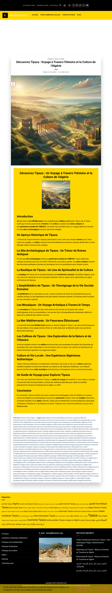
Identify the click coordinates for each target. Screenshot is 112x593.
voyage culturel (70, 471)
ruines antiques (27, 458)
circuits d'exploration (25, 422)
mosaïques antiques (32, 447)
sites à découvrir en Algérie (84, 458)
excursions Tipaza (54, 504)
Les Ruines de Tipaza (42, 5)
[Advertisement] (56, 36)
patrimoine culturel (70, 447)
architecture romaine (52, 420)
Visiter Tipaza (54, 5)
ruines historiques (37, 458)
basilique (88, 420)
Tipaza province (14, 520)
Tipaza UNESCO (22, 520)
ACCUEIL (35, 15)
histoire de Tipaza (38, 442)
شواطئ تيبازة (16, 524)
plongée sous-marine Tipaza (50, 511)
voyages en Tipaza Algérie (77, 478)
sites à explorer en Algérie (26, 460)
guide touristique (67, 440)
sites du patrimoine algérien (34, 465)
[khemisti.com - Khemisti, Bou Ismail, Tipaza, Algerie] (15, 15)
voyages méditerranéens (69, 480)
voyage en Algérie (81, 471)
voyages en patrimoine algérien (47, 478)
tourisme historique (40, 469)
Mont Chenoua (44, 507)
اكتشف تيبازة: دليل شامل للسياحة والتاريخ (91, 571)
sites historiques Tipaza (44, 515)
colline (55, 424)
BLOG (79, 15)
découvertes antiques (38, 429)
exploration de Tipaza (37, 438)
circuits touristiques (27, 424)
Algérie (44, 418)
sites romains (31, 467)
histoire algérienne (83, 440)
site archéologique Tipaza (26, 516)
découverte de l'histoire (26, 427)
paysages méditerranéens (59, 456)
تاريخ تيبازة (40, 524)
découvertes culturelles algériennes (45, 431)
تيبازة (33, 523)
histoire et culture (75, 442)
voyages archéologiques (27, 474)
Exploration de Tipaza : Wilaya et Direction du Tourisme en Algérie (92, 551)
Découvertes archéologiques (54, 429)
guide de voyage (57, 440)
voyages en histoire (87, 476)
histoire (75, 440)
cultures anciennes (79, 424)
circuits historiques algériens (78, 422)
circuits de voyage (51, 422)
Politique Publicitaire (10, 546)
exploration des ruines (51, 438)
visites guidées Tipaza (55, 520)
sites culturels (88, 462)
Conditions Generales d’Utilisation (15, 538)
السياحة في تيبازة (98, 520)
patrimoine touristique (54, 453)
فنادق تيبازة (6, 524)
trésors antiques (69, 469)
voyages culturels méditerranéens (32, 476)
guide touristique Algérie (82, 504)
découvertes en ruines (39, 433)
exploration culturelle (24, 438)
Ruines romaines (48, 458)
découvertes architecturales (72, 429)
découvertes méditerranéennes (40, 436)
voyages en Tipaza (63, 478)
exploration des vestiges (65, 438)
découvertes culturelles (27, 431)
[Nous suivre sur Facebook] (73, 5)
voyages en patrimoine (30, 478)
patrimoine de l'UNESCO (25, 449)
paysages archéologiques (70, 453)
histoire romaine (29, 444)
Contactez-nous (8, 563)
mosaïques (21, 447)
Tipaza (80, 467)
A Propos (5, 534)
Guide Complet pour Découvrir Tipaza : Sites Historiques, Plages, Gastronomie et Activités (93, 542)
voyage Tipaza (85, 520)
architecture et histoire (25, 420)
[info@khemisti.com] (65, 5)
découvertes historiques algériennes (73, 433)
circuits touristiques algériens (43, 424)
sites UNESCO (73, 467)
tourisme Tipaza (37, 519)
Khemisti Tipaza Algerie (56, 59)
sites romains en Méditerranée (59, 467)
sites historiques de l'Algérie (79, 465)
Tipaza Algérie (102, 516)
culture (59, 424)
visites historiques (60, 471)
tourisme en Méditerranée (26, 469)
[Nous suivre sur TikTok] (80, 5)
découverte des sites (54, 427)
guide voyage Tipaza (16, 507)
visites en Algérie (39, 471)
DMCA (4, 555)
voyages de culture (48, 476)
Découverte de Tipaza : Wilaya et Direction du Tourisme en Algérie (92, 558)
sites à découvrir (71, 458)
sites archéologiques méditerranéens (72, 462)
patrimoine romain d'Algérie (39, 453)
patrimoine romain (25, 453)
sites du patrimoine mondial (51, 465)
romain (20, 458)
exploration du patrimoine (81, 438)
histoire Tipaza (27, 507)
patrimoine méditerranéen (45, 451)
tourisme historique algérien (55, 469)
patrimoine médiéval (31, 451)
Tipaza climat (5, 520)
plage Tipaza (37, 511)
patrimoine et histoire (66, 449)
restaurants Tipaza (79, 511)
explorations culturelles (44, 440)
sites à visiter (38, 460)
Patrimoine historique (79, 449)
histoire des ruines (50, 442)
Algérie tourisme (51, 418)
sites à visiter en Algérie (50, 460)
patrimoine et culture (53, 449)
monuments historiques (83, 444)
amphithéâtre (61, 418)
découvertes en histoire (25, 433)
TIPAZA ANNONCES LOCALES (50, 15)
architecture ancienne (72, 418)
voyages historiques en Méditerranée (50, 480)
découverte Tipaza (43, 504)
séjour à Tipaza (83, 516)
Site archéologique (60, 458)
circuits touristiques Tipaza (29, 504)
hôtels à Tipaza (36, 507)
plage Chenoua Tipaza (97, 507)
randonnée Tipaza (65, 511)
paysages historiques (24, 456)
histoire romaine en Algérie (42, 444)
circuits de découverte (39, 422)
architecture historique (39, 420)
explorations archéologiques (28, 440)
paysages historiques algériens (40, 456)
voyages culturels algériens (76, 474)
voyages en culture (75, 476)
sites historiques (66, 465)
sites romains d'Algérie (42, 467)
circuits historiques (63, 422)
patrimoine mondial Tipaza (80, 507)
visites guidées (49, 471)
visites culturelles (28, 471)
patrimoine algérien (58, 447)
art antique (81, 420)
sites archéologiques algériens (32, 462)
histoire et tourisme (87, 442)
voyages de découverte (62, 476)
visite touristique (85, 469)
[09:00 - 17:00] (70, 5)
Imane (67, 72)
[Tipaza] (60, 5)
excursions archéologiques (75, 436)
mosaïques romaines (45, 447)
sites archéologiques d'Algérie (51, 462)
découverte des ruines (41, 427)
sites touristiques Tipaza (62, 516)
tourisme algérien (87, 467)
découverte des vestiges (68, 427)
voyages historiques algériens (29, 480)
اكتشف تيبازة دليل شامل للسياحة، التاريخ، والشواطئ (91, 565)
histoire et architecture (63, 442)
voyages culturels (62, 474)
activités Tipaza (7, 504)
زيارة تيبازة (26, 524)
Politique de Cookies (9, 551)
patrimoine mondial (60, 451)
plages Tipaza (28, 511)
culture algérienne (67, 424)
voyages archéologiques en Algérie (46, 474)
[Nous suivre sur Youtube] (87, 5)
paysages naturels (73, 456)
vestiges (77, 469)
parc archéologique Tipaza (66, 507)
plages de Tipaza (6, 511)
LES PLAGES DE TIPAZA (29, 5)
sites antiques (69, 460)
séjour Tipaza (74, 516)
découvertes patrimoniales (58, 436)
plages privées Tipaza (17, 511)
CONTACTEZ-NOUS (68, 15)
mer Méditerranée (56, 444)
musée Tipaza (53, 507)
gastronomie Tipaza (67, 504)
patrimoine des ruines (40, 449)
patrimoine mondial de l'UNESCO (76, 451)
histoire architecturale (26, 442)
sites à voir (61, 460)
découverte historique (25, 429)
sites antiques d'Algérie (81, 460)
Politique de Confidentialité (12, 542)
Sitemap (5, 559)
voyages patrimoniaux (84, 480)
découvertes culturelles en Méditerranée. (69, 431)
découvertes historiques (53, 433)
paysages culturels (84, 453)
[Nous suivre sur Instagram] (76, 5)
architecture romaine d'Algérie (69, 420)
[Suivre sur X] (83, 5)
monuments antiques (68, 444)
